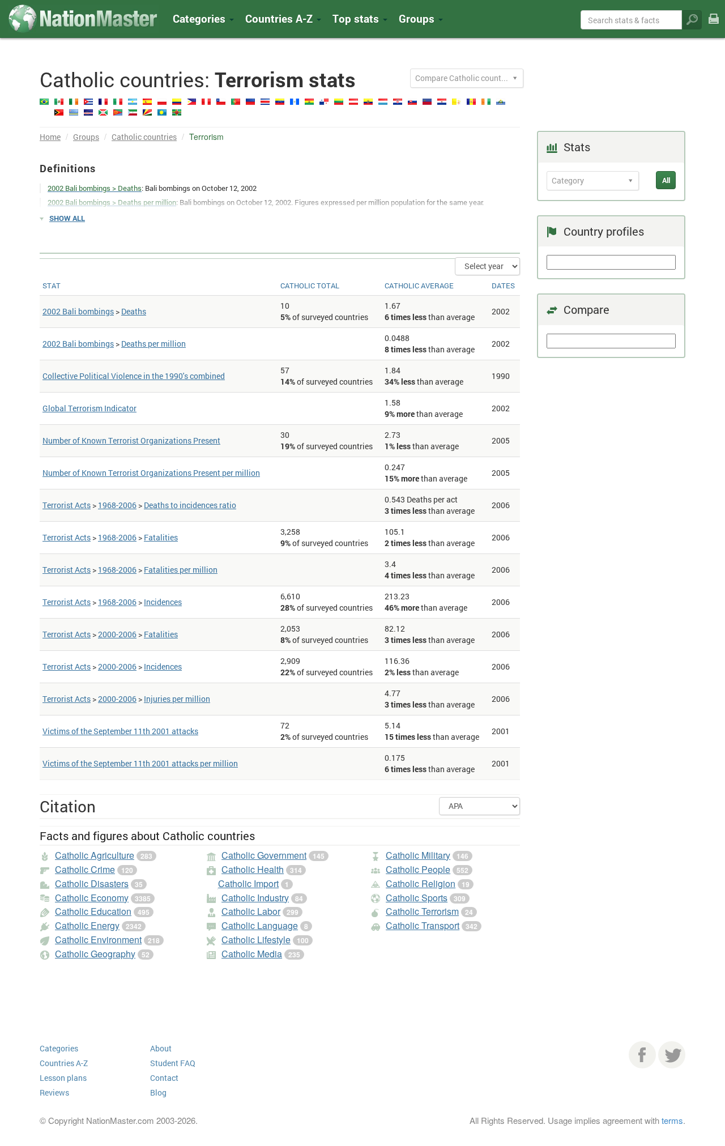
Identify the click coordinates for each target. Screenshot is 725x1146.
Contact (164, 1077)
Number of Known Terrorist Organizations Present (131, 440)
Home (50, 136)
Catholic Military (418, 855)
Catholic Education (93, 911)
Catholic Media (251, 953)
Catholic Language (259, 925)
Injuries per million (177, 698)
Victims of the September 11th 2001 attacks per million (140, 763)
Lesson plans (63, 1077)
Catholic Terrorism (422, 911)
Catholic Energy (87, 925)
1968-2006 (117, 505)
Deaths (133, 311)
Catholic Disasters (92, 883)
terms (672, 1120)
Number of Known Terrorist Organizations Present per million (151, 472)
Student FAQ (172, 1063)
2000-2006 (117, 634)
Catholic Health (252, 869)
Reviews (54, 1092)
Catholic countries (144, 136)
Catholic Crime (85, 869)
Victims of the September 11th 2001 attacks (120, 731)
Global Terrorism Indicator (89, 408)
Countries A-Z (64, 1063)
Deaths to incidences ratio (190, 505)
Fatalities (161, 537)
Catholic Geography (95, 953)
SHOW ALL (67, 218)
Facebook (642, 1054)
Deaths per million (153, 343)
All (666, 180)
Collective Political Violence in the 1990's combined (133, 375)
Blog (158, 1092)
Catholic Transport (422, 925)
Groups (418, 18)
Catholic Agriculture (94, 855)
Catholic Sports (416, 897)
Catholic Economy (92, 897)
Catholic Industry (255, 897)
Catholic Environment (98, 939)
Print (713, 26)
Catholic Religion (420, 883)
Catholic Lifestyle (256, 939)
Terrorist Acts (66, 505)
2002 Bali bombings (78, 311)
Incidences (163, 602)
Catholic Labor (250, 911)
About (161, 1048)
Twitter (671, 1054)
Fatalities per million (181, 569)
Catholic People (418, 869)
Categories (200, 18)
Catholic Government (263, 855)
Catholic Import (248, 883)
